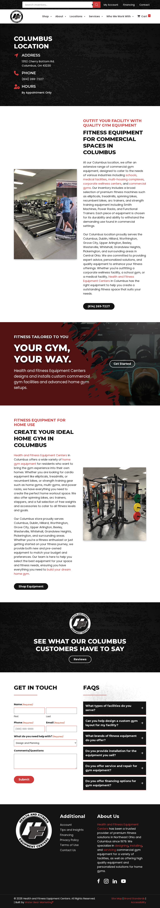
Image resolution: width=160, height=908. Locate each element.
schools (131, 175)
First (16, 716)
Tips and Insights (72, 830)
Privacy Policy (69, 840)
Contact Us (68, 850)
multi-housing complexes (126, 179)
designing (121, 846)
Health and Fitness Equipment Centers (40, 455)
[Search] (96, 5)
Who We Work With (118, 16)
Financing (66, 835)
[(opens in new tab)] (80, 634)
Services (94, 16)
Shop (45, 16)
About (59, 16)
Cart (145, 16)
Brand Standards (134, 898)
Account (66, 825)
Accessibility (138, 902)
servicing (109, 850)
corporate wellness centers (102, 184)
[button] (114, 708)
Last (48, 716)
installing (136, 846)
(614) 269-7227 (33, 79)
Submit (24, 779)
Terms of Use (69, 845)
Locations (76, 16)
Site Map (116, 898)
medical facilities (95, 179)
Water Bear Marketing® (39, 902)
